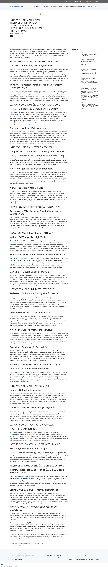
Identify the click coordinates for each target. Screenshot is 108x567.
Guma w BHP (14, 411)
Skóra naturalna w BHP (17, 258)
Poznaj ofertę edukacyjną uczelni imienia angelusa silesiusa (88, 63)
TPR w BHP (13, 172)
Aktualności (36, 6)
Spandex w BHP (14, 351)
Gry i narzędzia (68, 1)
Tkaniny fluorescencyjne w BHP (19, 476)
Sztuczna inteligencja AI (76, 6)
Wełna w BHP (14, 241)
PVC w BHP (13, 432)
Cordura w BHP (14, 131)
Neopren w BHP (14, 155)
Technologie (90, 6)
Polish (3, 564)
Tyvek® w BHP (14, 91)
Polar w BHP (13, 452)
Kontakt (96, 1)
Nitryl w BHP (13, 191)
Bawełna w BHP (14, 275)
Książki (60, 6)
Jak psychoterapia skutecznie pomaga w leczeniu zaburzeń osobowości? (30, 545)
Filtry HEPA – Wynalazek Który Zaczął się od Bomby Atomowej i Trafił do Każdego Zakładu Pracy (89, 106)
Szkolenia (65, 6)
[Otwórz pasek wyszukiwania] (96, 6)
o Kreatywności (88, 1)
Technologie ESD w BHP (17, 217)
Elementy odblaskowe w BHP (18, 493)
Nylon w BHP (14, 333)
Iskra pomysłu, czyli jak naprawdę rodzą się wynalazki (89, 82)
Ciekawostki (45, 6)
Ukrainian (10, 566)
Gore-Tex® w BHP (15, 69)
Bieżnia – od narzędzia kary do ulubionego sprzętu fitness (89, 72)
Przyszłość (53, 6)
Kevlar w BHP (14, 112)
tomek (11, 33)
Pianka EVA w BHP (15, 372)
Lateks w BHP (14, 393)
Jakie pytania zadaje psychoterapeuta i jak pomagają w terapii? (27, 543)
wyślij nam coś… (78, 1)
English (3, 566)
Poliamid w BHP (14, 316)
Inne (84, 6)
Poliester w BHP (14, 297)
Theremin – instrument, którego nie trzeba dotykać (89, 55)
